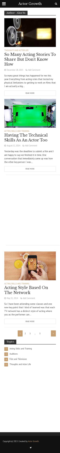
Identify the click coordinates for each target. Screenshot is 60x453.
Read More (30, 93)
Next (53, 333)
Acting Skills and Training (16, 131)
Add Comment (34, 70)
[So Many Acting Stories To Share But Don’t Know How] (30, 32)
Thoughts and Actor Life (16, 50)
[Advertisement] (30, 210)
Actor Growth (30, 4)
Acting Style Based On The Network (26, 290)
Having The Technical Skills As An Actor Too (26, 137)
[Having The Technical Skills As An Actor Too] (30, 113)
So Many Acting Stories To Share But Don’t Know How (30, 59)
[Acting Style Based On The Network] (30, 265)
